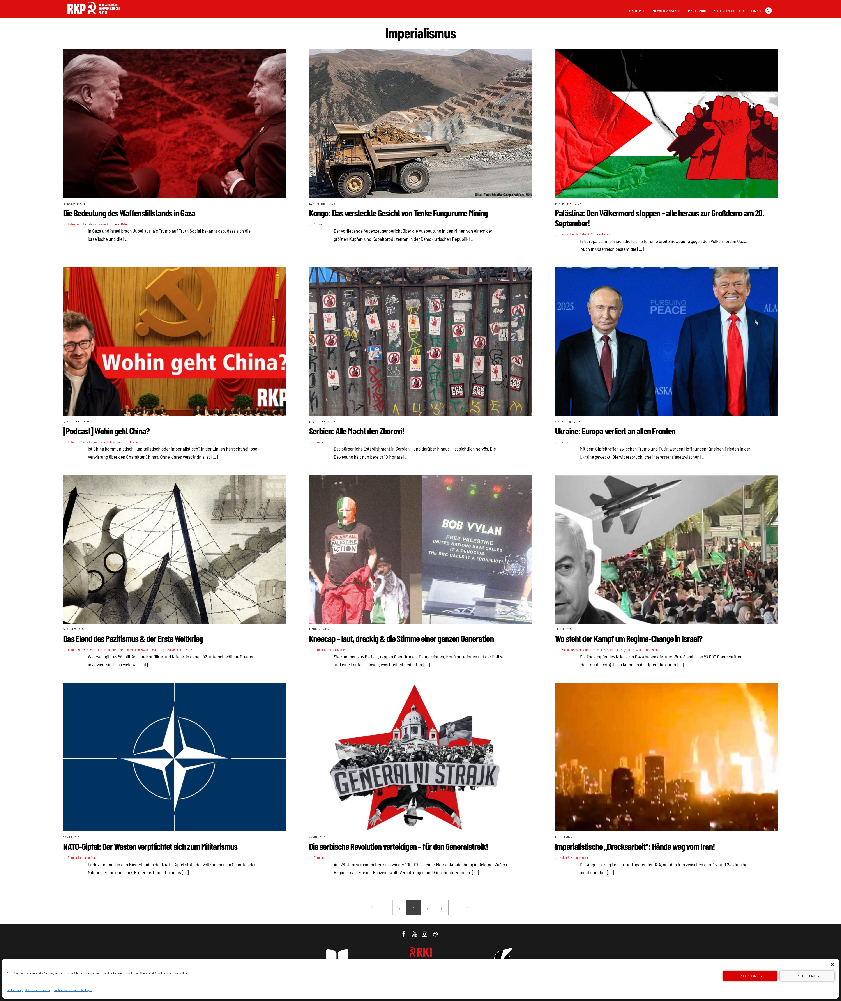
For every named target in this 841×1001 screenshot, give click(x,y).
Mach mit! (637, 10)
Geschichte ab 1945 (572, 650)
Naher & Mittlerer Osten (113, 224)
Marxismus (697, 10)
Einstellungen (807, 976)
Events (574, 234)
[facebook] (404, 932)
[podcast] (435, 932)
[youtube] (414, 932)
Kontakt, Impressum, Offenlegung (74, 990)
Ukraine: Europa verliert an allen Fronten (615, 430)
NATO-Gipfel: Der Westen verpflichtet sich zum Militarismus (150, 846)
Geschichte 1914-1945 (109, 650)
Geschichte (88, 650)
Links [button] (756, 10)
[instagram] (425, 932)
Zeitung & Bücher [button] (728, 10)
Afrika (318, 224)
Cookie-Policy (15, 990)
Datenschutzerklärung (38, 990)
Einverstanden (750, 976)
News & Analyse (667, 10)
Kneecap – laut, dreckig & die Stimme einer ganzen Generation (401, 638)
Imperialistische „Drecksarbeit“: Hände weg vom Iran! (635, 846)
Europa (564, 234)
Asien (84, 442)
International (89, 224)
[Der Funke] (93, 15)
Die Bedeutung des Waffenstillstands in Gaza (129, 212)
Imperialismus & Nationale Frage (145, 650)
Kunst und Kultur (334, 650)
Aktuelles (74, 224)
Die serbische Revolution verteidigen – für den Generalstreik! (398, 846)
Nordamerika (86, 858)
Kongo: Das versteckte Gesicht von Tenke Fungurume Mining (398, 212)
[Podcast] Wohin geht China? (106, 430)
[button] (832, 964)
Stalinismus (133, 442)
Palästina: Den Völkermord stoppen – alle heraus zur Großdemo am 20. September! (659, 217)
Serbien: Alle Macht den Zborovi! (356, 430)
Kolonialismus (115, 442)
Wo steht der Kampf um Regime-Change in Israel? (628, 638)
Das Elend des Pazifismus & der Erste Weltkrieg (133, 638)
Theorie (187, 650)
